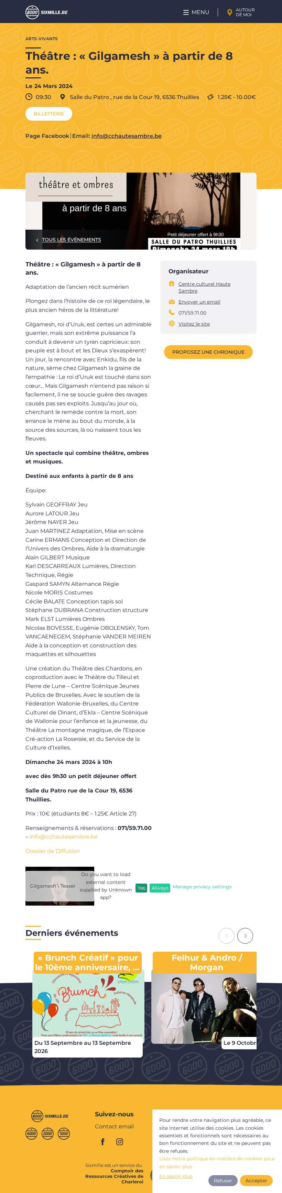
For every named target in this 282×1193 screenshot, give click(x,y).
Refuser (223, 1181)
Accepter (256, 1181)
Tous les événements (71, 240)
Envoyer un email (199, 302)
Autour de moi (245, 12)
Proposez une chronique (208, 352)
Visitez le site (194, 324)
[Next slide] (245, 936)
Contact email (114, 1127)
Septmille (64, 1134)
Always (160, 888)
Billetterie (49, 114)
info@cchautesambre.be (126, 136)
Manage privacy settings (202, 887)
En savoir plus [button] (176, 1176)
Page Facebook (47, 136)
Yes (141, 888)
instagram (121, 1141)
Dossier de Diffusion (52, 851)
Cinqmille (48, 1134)
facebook (106, 1141)
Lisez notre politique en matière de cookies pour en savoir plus (217, 1162)
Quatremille (31, 1134)
